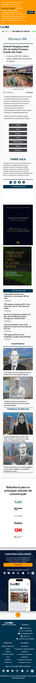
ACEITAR (30, 12)
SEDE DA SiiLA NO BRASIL (26, 639)
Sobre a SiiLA (27, 628)
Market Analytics (8, 646)
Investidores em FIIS (24, 662)
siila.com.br (26, 636)
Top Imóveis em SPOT (19, 186)
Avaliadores (24, 657)
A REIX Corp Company (9, 624)
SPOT (8, 657)
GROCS (8, 649)
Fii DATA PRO (8, 662)
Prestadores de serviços (24, 660)
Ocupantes (24, 651)
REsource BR (17, 39)
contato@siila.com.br (27, 633)
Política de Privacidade (8, 8)
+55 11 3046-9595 (26, 631)
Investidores (24, 646)
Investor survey (8, 654)
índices (7, 651)
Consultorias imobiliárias (24, 654)
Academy (8, 660)
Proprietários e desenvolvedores (24, 649)
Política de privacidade (18, 678)
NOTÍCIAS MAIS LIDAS (19, 291)
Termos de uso (31, 676)
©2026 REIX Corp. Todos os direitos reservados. (13, 676)
